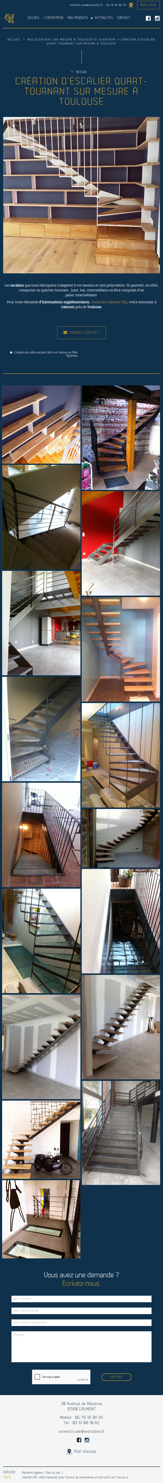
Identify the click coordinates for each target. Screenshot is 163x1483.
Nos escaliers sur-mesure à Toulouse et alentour (72, 39)
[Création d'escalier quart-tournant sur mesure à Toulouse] (81, 195)
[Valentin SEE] (9, 18)
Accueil (34, 18)
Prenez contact (85, 333)
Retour (81, 72)
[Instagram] (157, 18)
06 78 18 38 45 (116, 5)
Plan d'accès (130, 5)
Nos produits (78, 18)
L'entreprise (54, 18)
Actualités (104, 18)
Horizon (9, 1472)
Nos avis (148, 5)
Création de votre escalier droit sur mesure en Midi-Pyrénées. (46, 354)
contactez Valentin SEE (109, 302)
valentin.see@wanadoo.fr (86, 5)
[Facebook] (148, 18)
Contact (123, 18)
